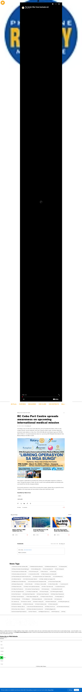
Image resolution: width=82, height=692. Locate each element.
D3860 (19, 495)
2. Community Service (34, 574)
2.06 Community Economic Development (37, 581)
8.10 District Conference (41, 604)
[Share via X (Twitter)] (21, 503)
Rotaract (2, 660)
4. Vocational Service (60, 586)
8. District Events (48, 599)
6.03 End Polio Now (16, 594)
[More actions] (64, 412)
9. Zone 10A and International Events (35, 606)
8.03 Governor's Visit (26, 601)
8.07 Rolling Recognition (64, 601)
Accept (76, 690)
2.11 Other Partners (53, 584)
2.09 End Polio (29, 584)
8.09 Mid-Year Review (28, 604)
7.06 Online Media (16, 599)
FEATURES (22, 404)
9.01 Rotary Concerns (50, 606)
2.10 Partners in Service (41, 584)
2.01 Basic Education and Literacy (49, 574)
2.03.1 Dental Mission (58, 576)
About (1, 644)
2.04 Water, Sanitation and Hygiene (47, 579)
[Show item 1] (21, 474)
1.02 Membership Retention (51, 566)
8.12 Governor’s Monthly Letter (18, 606)
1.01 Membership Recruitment (36, 566)
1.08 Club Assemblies (48, 569)
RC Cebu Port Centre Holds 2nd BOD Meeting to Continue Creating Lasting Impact (61, 530)
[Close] (80, 690)
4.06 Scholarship (46, 589)
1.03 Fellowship (63, 566)
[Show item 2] (29, 474)
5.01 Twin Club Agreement (17, 591)
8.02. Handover (15, 601)
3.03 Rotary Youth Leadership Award (32, 586)
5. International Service (57, 589)
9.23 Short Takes (32, 611)
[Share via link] (27, 503)
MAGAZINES (32, 404)
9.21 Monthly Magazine (50, 609)
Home (1, 641)
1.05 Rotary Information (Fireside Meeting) (20, 569)
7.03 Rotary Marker (59, 596)
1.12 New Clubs (44, 571)
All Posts (13, 404)
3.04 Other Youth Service (48, 586)
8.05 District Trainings (38, 601)
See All (69, 514)
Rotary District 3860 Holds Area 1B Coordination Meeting (19, 530)
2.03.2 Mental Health (16, 579)
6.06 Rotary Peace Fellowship (58, 594)
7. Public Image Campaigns (32, 596)
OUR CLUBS (42, 404)
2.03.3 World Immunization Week (30, 579)
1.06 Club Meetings (36, 569)
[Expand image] (41, 454)
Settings (70, 690)
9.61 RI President (55, 611)
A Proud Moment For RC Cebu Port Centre (40, 530)
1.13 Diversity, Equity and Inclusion (19, 574)
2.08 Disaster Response (17, 584)
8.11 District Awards (53, 604)
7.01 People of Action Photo (46, 596)
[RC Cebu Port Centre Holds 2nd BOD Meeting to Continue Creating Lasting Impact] (62, 522)
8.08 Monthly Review (16, 604)
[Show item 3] (37, 474)
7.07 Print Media (26, 599)
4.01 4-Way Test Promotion (17, 589)
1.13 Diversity (53, 571)
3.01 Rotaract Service (16, 586)
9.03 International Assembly (63, 606)
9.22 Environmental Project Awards (19, 611)
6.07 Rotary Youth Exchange (18, 596)
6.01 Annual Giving (44, 591)
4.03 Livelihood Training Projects (32, 589)
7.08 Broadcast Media (37, 599)
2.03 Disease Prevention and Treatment (42, 576)
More (63, 404)
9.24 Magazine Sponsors (44, 611)
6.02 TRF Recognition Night (56, 591)
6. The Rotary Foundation (32, 591)
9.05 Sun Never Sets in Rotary (18, 609)
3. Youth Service (64, 584)
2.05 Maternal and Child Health (19, 581)
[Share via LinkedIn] (24, 503)
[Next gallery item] (63, 454)
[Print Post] (30, 503)
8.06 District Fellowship (51, 601)
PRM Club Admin (3, 657)
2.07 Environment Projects (54, 581)
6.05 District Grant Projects (43, 594)
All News (2, 654)
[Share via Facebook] (18, 503)
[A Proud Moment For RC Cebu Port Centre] (41, 522)
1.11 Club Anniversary (34, 571)
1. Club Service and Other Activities (19, 566)
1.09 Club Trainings (59, 569)
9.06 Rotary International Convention (35, 609)
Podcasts (2, 651)
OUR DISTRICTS (54, 404)
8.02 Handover (58, 599)
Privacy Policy (50, 690)
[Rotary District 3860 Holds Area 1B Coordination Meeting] (20, 522)
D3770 (63, 611)
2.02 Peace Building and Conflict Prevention (21, 576)
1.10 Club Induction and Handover (19, 571)
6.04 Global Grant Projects (29, 594)
